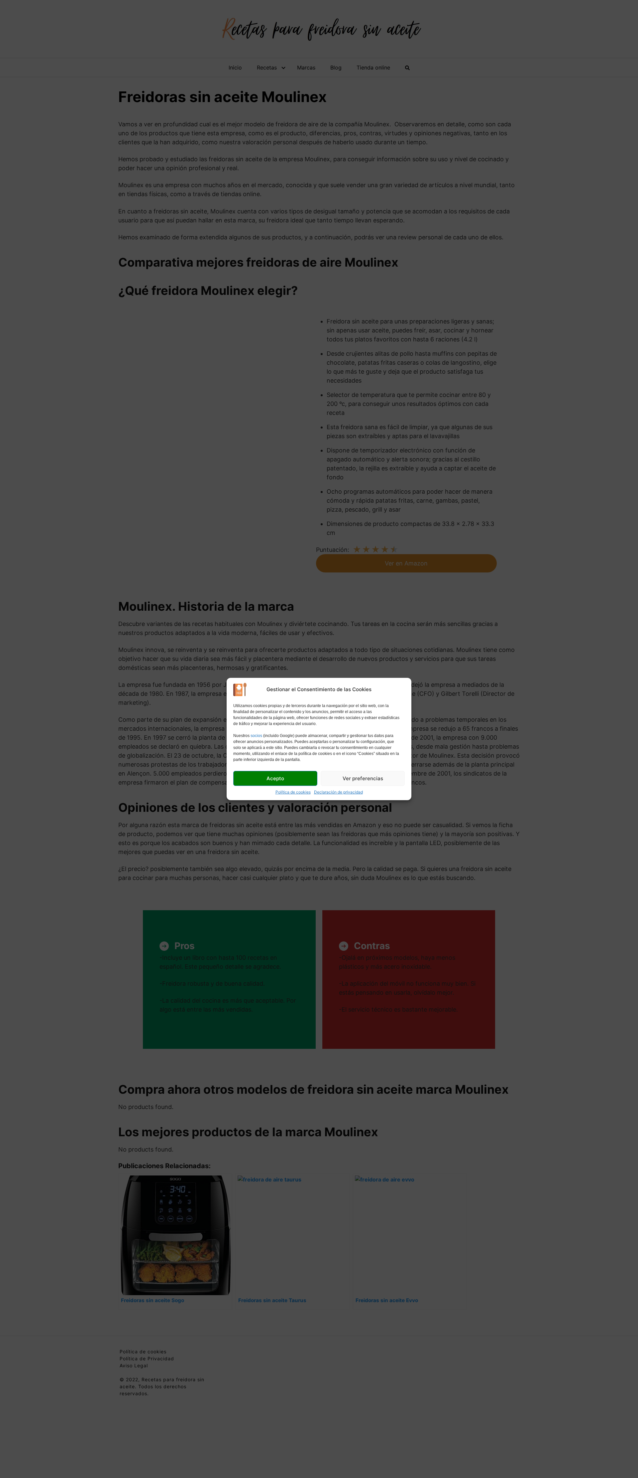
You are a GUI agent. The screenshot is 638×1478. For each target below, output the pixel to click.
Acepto (275, 778)
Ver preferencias (363, 778)
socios (256, 735)
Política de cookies (293, 792)
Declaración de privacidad (338, 792)
